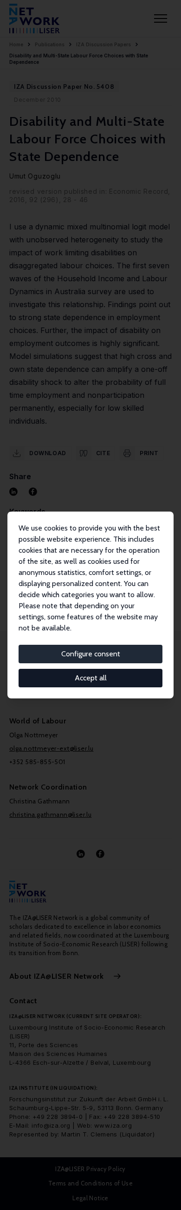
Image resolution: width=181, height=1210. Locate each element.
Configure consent (90, 653)
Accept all (91, 677)
